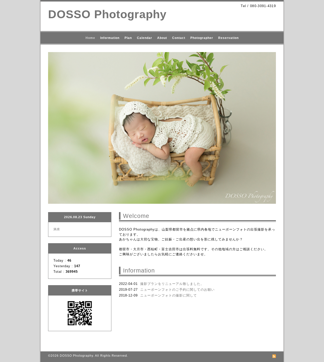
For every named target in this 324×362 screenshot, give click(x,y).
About (162, 38)
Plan (128, 38)
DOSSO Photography (107, 14)
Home (90, 38)
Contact (178, 38)
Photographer (201, 38)
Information (109, 38)
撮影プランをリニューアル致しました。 (172, 284)
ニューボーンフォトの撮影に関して (168, 295)
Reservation (228, 38)
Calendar (144, 38)
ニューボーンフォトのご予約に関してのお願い (177, 289)
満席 (56, 229)
